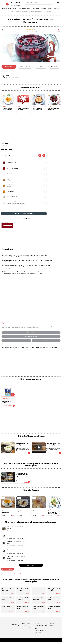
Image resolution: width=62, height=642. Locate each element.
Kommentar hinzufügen (7, 569)
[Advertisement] (31, 420)
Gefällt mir (20, 530)
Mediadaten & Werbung (41, 625)
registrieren (22, 573)
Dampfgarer (36, 8)
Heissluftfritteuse (24, 8)
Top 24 (14, 8)
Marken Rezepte (19, 347)
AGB (36, 628)
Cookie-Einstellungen (27, 628)
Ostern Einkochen (38, 589)
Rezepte (4, 8)
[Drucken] (46, 340)
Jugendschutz (38, 633)
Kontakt (37, 623)
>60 (2, 29)
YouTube (52, 627)
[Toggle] (57, 3)
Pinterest (52, 625)
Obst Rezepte (39, 347)
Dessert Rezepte (29, 347)
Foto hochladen (31, 332)
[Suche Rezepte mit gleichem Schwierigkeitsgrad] (58, 29)
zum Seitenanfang (13, 624)
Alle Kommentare (31, 565)
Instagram (52, 628)
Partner (37, 627)
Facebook (52, 623)
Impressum (38, 632)
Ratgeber (44, 8)
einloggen (14, 573)
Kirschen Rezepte (48, 347)
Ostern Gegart (6, 606)
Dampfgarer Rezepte (8, 347)
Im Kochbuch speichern (31, 336)
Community (56, 8)
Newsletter (24, 625)
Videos (50, 8)
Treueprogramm (26, 623)
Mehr (55, 347)
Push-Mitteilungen (26, 627)
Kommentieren (12, 530)
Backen (10, 8)
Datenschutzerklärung (40, 630)
